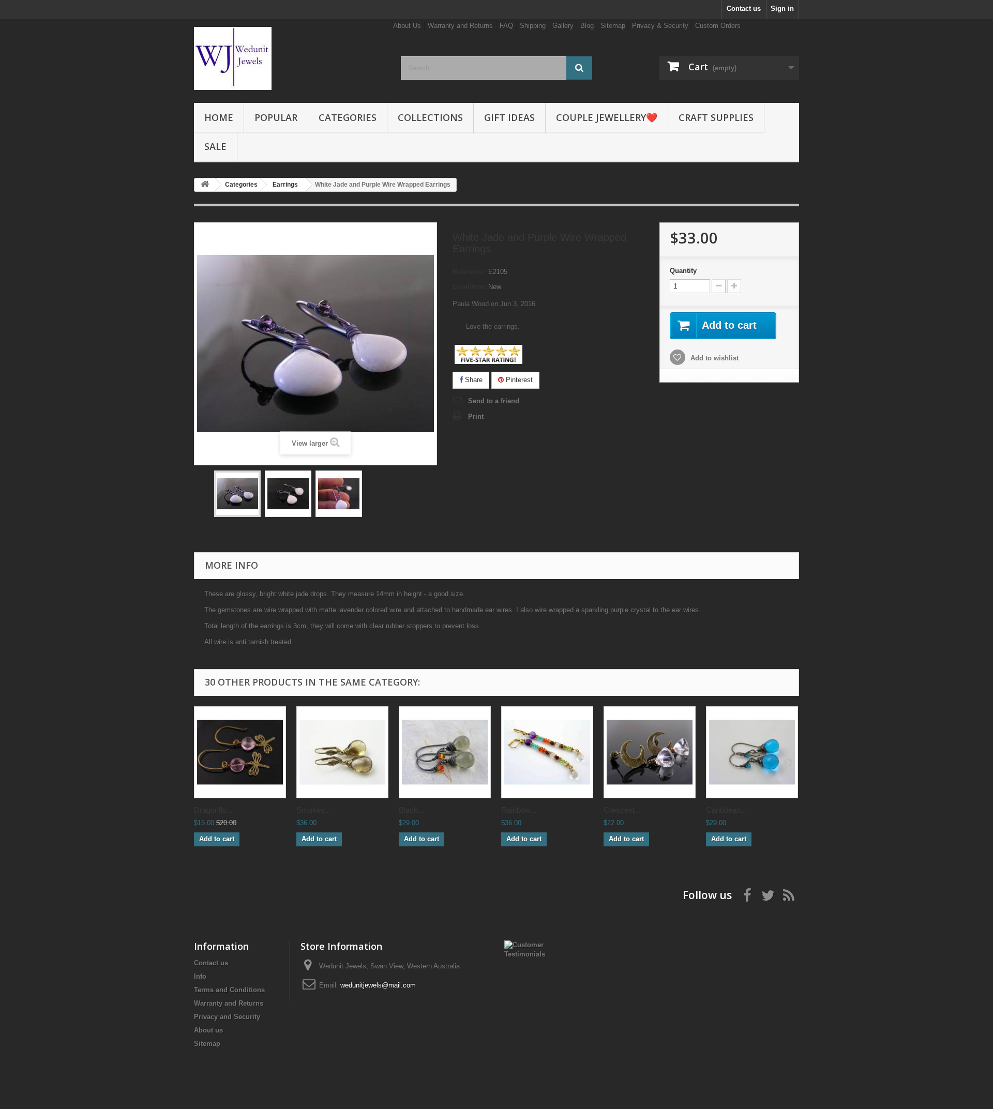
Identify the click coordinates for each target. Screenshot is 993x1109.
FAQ (506, 25)
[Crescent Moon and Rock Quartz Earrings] (650, 752)
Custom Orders (718, 25)
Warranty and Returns (460, 25)
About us (208, 1030)
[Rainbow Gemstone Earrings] (547, 752)
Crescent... (622, 810)
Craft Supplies (716, 117)
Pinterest (518, 380)
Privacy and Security (227, 1017)
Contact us (744, 8)
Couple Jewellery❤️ (606, 117)
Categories (348, 117)
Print (476, 416)
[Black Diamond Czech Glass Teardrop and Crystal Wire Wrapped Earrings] (445, 752)
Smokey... (313, 810)
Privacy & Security (660, 25)
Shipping (533, 25)
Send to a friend (493, 401)
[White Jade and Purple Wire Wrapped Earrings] (237, 493)
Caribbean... (726, 810)
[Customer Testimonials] (531, 949)
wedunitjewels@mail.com (378, 985)
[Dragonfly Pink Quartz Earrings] (240, 752)
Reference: (469, 272)
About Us (407, 25)
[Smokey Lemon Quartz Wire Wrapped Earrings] (342, 752)
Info (200, 976)
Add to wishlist (713, 358)
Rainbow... (518, 810)
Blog (587, 25)
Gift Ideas (509, 117)
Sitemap (612, 25)
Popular (275, 117)
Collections (430, 117)
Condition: (469, 287)
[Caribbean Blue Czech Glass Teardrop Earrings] (752, 752)
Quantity (683, 271)
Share (473, 380)
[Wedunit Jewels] (289, 58)
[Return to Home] (205, 184)
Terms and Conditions (229, 990)
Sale (215, 146)
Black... (411, 810)
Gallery (563, 25)
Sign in (782, 8)
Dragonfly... (213, 810)
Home (218, 117)
